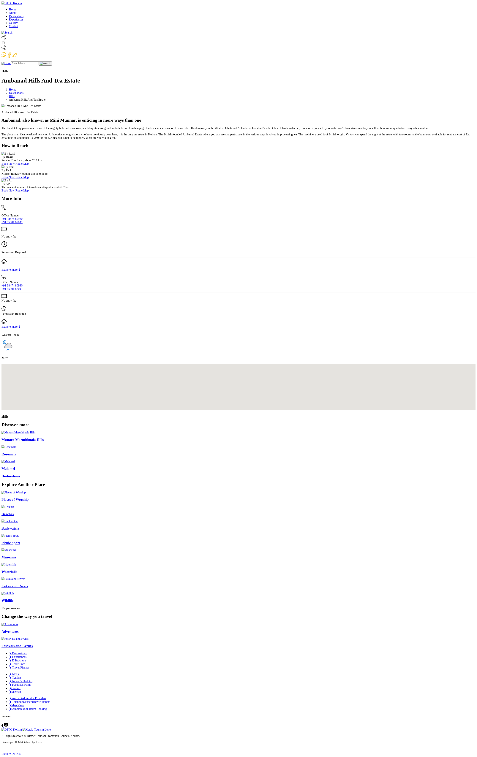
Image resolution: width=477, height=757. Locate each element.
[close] (6, 63)
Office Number (10, 215)
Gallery (13, 22)
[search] (6, 32)
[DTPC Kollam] (11, 3)
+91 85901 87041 (12, 222)
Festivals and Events (17, 646)
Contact (13, 26)
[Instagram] (6, 726)
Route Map (22, 163)
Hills (12, 96)
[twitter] (14, 56)
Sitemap (15, 691)
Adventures (10, 632)
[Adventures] (238, 624)
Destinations (16, 16)
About (12, 12)
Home (12, 9)
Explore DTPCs (10, 753)
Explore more (11, 269)
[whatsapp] (4, 56)
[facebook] (9, 56)
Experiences (16, 19)
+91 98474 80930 (12, 218)
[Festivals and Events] (238, 638)
